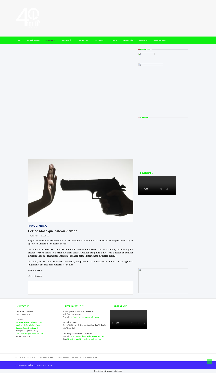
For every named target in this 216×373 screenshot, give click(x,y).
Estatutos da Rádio (47, 357)
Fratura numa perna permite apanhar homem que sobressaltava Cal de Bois (107, 287)
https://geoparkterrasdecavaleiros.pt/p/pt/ (85, 339)
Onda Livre (45, 236)
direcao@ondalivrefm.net (27, 328)
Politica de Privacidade (88, 357)
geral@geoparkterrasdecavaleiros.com (87, 336)
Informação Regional (37, 226)
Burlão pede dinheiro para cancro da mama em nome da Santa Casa (54, 287)
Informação (67, 40)
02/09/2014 (34, 236)
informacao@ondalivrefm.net (29, 322)
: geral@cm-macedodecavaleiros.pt (84, 317)
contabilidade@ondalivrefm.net (29, 333)
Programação (33, 357)
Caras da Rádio (128, 40)
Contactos (143, 40)
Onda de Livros (160, 40)
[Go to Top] (209, 361)
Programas (99, 40)
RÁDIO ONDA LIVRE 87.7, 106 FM (40, 365)
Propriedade (20, 357)
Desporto (83, 40)
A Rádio (75, 357)
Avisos (114, 40)
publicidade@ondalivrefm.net (29, 325)
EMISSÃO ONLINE (33, 40)
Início (20, 40)
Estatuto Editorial (63, 357)
